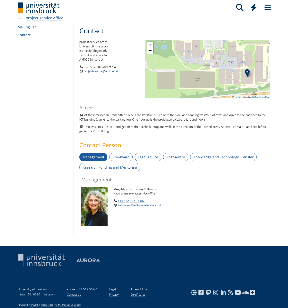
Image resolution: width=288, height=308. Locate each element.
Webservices (47, 304)
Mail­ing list (27, 27)
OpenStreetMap (261, 96)
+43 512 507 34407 (131, 201)
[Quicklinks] (254, 7)
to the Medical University (68, 304)
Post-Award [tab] (175, 157)
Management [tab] (93, 157)
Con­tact (24, 35)
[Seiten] (268, 7)
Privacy (114, 294)
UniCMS (34, 304)
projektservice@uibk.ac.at (100, 71)
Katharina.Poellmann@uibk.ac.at (139, 205)
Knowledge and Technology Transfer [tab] (223, 157)
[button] (247, 73)
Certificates (137, 294)
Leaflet (237, 96)
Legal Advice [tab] (148, 157)
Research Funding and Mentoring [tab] (109, 167)
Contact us (74, 294)
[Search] (240, 7)
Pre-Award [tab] (121, 157)
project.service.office (44, 18)
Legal (112, 289)
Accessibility (138, 289)
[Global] (254, 8)
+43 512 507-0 (87, 289)
